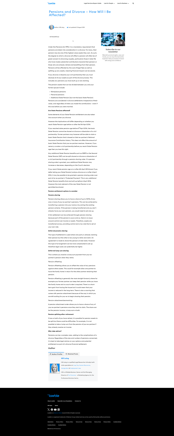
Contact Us (78, 401)
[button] (133, 3)
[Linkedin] (58, 409)
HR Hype (50, 405)
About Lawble (51, 401)
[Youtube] (55, 409)
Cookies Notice (117, 421)
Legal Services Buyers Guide (92, 3)
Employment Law (75, 368)
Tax (77, 365)
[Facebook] (52, 409)
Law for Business (122, 3)
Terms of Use (79, 421)
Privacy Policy (59, 421)
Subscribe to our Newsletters (65, 401)
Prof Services (72, 375)
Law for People (108, 3)
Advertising (50, 421)
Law (74, 365)
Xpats (56, 405)
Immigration (65, 368)
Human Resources (84, 365)
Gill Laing (65, 358)
